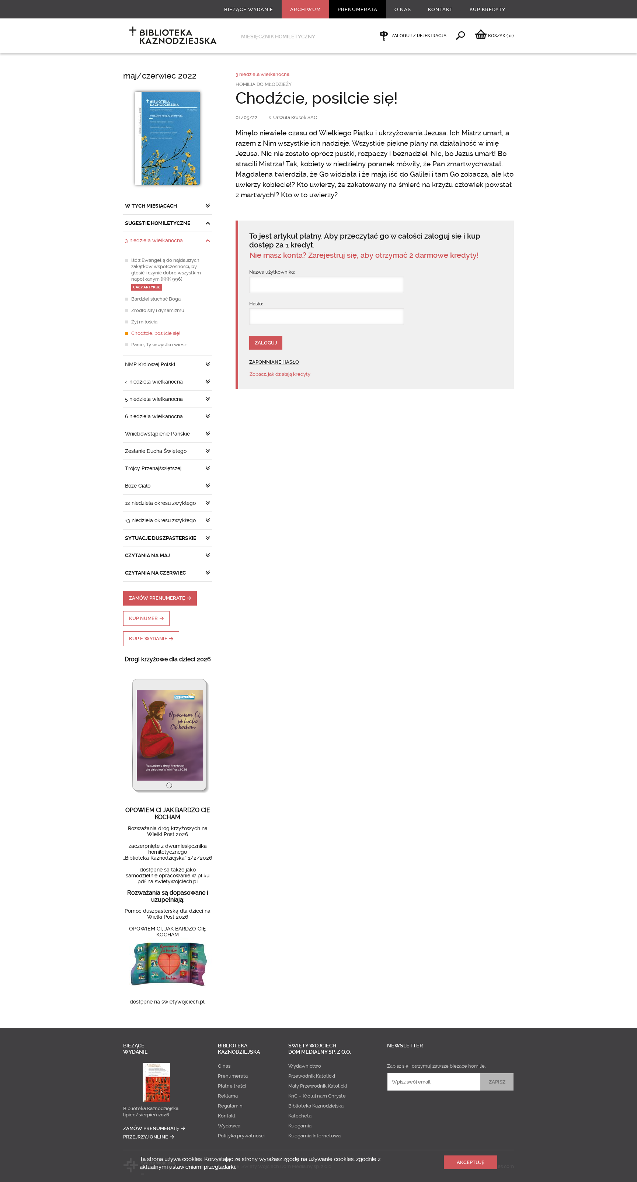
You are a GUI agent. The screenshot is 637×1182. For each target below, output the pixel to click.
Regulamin (230, 1106)
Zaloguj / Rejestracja (418, 35)
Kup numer (143, 618)
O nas (402, 9)
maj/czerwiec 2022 (159, 75)
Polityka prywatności (241, 1135)
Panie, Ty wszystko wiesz (159, 344)
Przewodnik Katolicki (311, 1076)
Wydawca (229, 1126)
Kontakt (440, 9)
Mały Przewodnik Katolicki (317, 1086)
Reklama (228, 1096)
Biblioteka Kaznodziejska (150, 1108)
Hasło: (256, 303)
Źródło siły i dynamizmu (157, 310)
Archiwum (305, 9)
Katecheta (299, 1116)
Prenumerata (357, 9)
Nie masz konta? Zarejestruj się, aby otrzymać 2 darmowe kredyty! (364, 255)
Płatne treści (232, 1086)
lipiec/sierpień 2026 (146, 1114)
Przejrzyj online (145, 1137)
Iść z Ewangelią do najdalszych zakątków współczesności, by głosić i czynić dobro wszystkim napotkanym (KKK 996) (166, 273)
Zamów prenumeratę (157, 598)
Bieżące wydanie (248, 9)
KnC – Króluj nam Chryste (317, 1096)
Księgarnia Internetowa (314, 1135)
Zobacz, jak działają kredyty (280, 374)
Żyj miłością (144, 322)
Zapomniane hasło (274, 362)
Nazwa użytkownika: (272, 272)
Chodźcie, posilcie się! (155, 333)
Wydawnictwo (304, 1066)
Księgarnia (299, 1126)
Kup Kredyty (487, 9)
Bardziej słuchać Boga (156, 299)
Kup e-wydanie (148, 638)
